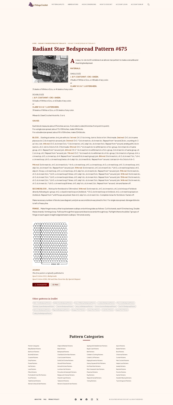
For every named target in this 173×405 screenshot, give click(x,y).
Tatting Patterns (91, 381)
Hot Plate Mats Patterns (94, 366)
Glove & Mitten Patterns (64, 363)
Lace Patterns (32, 369)
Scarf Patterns (32, 378)
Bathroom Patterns (33, 351)
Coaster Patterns (33, 357)
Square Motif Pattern (122, 310)
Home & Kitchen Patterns (64, 366)
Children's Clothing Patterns (95, 354)
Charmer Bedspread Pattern (65, 306)
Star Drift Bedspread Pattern (127, 306)
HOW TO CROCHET (106, 4)
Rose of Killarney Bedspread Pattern (85, 303)
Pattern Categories (33, 346)
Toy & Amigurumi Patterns (123, 381)
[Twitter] (97, 399)
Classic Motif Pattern (93, 310)
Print (56, 285)
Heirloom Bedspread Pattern (41, 310)
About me (38, 399)
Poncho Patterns (121, 372)
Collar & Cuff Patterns (93, 357)
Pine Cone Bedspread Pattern (125, 303)
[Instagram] (92, 399)
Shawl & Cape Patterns (64, 378)
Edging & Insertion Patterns (95, 360)
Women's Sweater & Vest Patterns (67, 384)
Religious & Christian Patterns (66, 375)
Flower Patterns (32, 363)
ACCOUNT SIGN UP (137, 4)
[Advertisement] (86, 22)
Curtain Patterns (121, 357)
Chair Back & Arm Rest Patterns (66, 354)
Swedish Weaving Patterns (123, 378)
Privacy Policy (53, 399)
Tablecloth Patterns (63, 381)
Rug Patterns (90, 375)
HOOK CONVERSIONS (89, 4)
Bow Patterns (120, 351)
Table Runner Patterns (34, 381)
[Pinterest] (76, 399)
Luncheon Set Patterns (64, 369)
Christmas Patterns (121, 354)
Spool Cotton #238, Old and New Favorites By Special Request (56, 279)
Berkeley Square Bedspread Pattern (43, 306)
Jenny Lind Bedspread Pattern (84, 306)
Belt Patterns (90, 351)
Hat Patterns (31, 366)
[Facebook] (86, 399)
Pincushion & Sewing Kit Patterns (66, 372)
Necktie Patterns (121, 369)
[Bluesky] (81, 399)
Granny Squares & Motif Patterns (96, 363)
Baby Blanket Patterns (34, 348)
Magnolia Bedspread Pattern (61, 310)
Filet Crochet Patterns (122, 360)
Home (34, 43)
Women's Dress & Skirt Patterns (37, 384)
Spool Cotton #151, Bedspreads (44, 276)
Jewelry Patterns (121, 366)
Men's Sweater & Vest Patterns (95, 369)
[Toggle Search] (148, 4)
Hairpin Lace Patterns (122, 363)
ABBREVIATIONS (73, 4)
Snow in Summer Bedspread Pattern (105, 306)
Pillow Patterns (32, 372)
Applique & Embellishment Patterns (97, 346)
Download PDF (42, 285)
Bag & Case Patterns (93, 348)
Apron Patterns (120, 346)
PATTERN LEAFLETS (58, 4)
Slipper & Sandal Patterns (94, 378)
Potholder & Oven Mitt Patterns (37, 375)
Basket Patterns (120, 348)
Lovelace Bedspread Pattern (106, 303)
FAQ (45, 399)
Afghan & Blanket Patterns (65, 346)
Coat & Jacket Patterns (64, 357)
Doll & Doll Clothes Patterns (65, 360)
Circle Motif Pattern (107, 310)
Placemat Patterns (92, 372)
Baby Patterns (61, 348)
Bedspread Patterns (63, 351)
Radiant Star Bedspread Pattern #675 (52, 43)
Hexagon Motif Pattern (78, 310)
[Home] (38, 4)
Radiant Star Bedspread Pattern (62, 303)
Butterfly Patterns (33, 354)
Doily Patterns (32, 360)
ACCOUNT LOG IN (121, 4)
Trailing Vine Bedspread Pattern (42, 313)
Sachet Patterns (121, 375)
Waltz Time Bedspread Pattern (42, 303)
